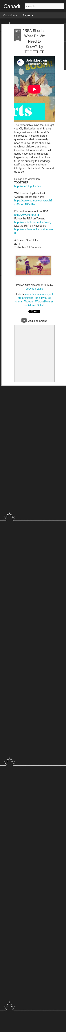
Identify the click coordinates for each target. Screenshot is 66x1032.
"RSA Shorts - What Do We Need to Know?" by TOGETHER (34, 41)
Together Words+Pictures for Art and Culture (39, 303)
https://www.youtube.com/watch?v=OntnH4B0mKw (33, 202)
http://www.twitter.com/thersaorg (32, 222)
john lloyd (40, 298)
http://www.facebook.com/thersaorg (34, 231)
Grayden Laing (34, 288)
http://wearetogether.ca (27, 186)
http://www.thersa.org (26, 214)
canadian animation (36, 294)
